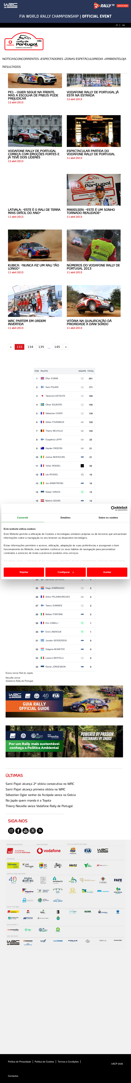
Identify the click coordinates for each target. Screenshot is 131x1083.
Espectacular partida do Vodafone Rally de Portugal (91, 152)
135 (41, 347)
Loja (123, 59)
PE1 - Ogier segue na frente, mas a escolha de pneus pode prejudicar (33, 95)
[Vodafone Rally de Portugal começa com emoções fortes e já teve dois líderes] (35, 131)
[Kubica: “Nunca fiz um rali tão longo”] (35, 245)
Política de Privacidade (19, 1061)
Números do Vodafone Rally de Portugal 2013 (93, 267)
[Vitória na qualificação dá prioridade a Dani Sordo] (94, 301)
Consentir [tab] (22, 517)
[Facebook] (18, 830)
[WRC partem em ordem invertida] (35, 301)
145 (57, 347)
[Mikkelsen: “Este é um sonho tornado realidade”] (94, 190)
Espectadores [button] (52, 59)
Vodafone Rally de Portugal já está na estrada (93, 93)
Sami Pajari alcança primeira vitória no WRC (36, 789)
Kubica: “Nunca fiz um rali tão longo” (33, 267)
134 (30, 347)
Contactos (16, 1075)
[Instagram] (11, 830)
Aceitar (107, 572)
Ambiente (112, 59)
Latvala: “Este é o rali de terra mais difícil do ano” (34, 211)
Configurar (64, 572)
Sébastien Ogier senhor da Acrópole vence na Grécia (41, 795)
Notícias (8, 59)
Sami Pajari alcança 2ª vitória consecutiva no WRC (40, 783)
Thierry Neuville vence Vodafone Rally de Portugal (39, 806)
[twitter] (33, 830)
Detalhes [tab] (65, 517)
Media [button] (98, 59)
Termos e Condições (68, 1061)
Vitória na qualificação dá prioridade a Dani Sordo (89, 322)
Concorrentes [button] (27, 59)
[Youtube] (25, 830)
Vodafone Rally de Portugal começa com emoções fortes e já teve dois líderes (33, 154)
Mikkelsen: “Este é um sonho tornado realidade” (91, 211)
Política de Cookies (44, 1061)
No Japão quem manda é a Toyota (28, 800)
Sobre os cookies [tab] (108, 517)
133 (19, 347)
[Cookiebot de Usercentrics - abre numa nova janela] (113, 508)
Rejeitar (24, 572)
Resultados (11, 66)
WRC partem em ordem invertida (27, 322)
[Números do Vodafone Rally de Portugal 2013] (94, 245)
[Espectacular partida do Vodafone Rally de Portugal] (94, 131)
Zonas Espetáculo (79, 59)
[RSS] (40, 830)
